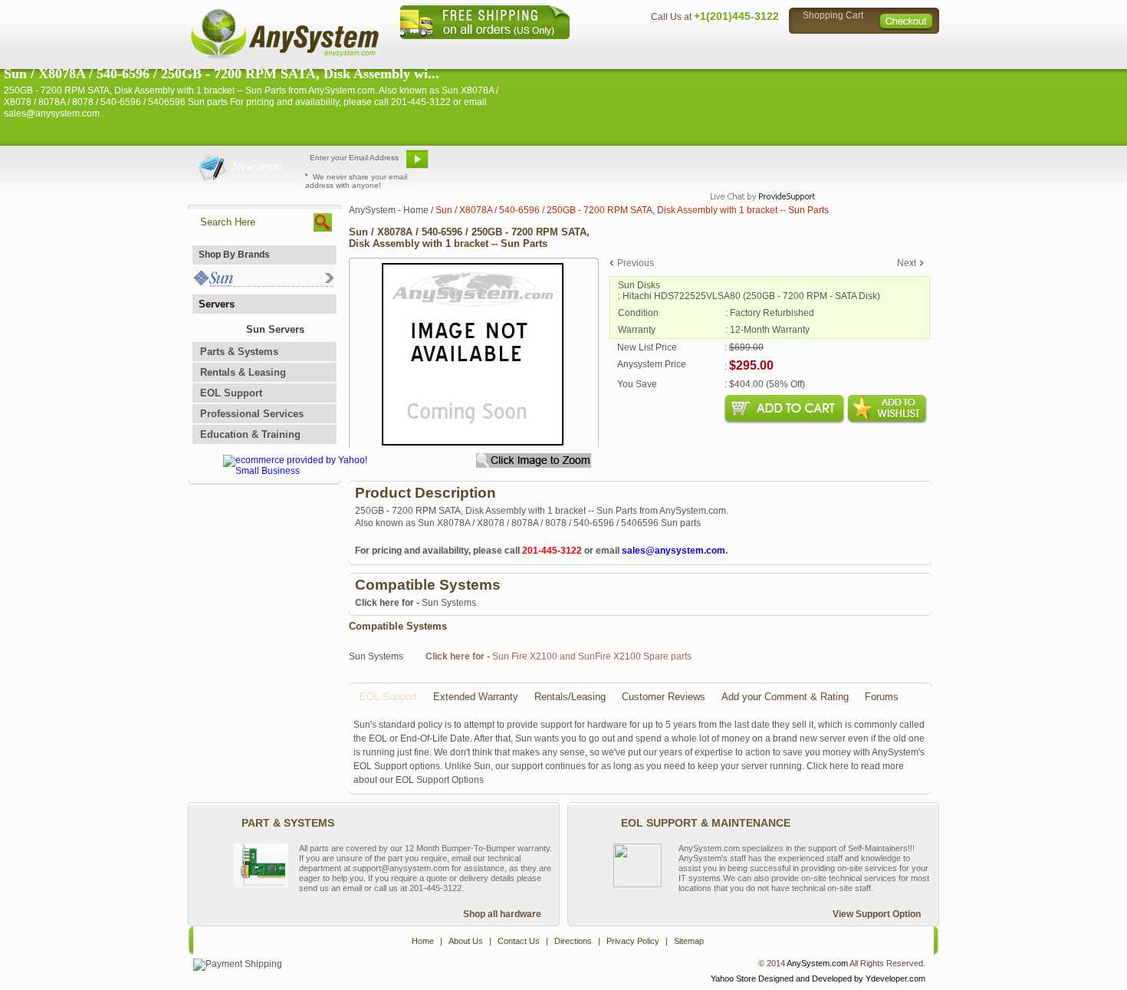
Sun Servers (275, 329)
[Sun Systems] (263, 283)
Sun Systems (415, 602)
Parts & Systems (239, 351)
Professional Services (252, 413)
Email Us (472, 165)
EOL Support (231, 393)
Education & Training (250, 434)
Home (543, 50)
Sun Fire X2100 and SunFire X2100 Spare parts (559, 656)
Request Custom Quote (863, 165)
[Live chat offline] (756, 165)
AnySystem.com (817, 963)
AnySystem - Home (389, 210)
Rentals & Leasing (243, 372)
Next (906, 263)
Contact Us (676, 50)
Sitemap (907, 50)
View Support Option (877, 914)
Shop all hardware (502, 914)
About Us (606, 50)
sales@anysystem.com (673, 550)
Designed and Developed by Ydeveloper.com (841, 978)
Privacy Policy (832, 50)
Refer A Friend (555, 165)
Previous (635, 263)
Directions (750, 50)
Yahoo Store (733, 978)
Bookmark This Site (655, 165)
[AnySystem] (284, 56)
